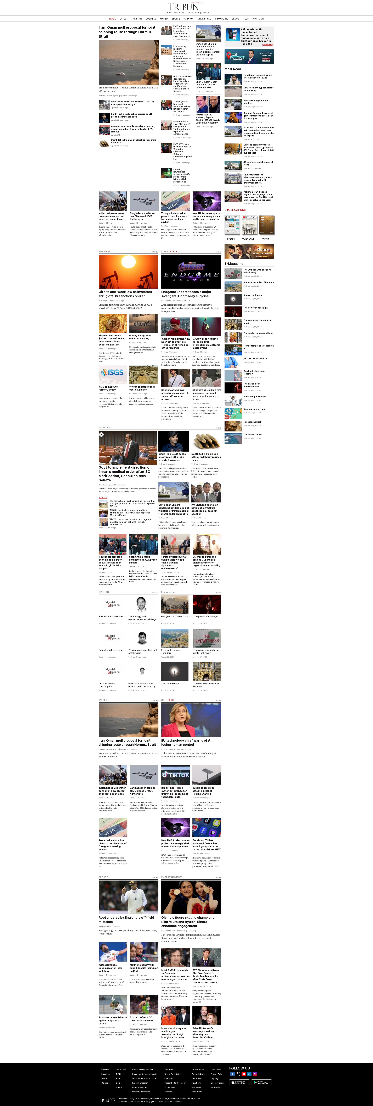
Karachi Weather (140, 1083)
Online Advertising (172, 1074)
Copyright (215, 1078)
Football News (198, 1074)
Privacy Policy (217, 1074)
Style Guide (216, 1069)
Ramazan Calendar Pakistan (145, 1074)
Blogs (235, 18)
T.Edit (118, 1074)
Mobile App (216, 1087)
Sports (176, 18)
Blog (118, 1083)
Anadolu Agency (112, 96)
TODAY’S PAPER (172, 13)
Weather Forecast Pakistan (144, 1078)
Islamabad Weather (141, 1091)
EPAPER (205, 13)
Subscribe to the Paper (175, 1083)
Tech (246, 18)
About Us (168, 1069)
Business (151, 18)
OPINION (104, 592)
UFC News (196, 1078)
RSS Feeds (169, 1078)
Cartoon (258, 18)
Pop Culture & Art (168, 301)
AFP (100, 926)
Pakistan (137, 18)
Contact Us (169, 1087)
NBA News (196, 1083)
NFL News (196, 1087)
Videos (119, 1087)
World (164, 18)
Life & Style (204, 18)
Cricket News (198, 1069)
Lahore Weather (139, 1087)
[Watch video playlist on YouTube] (249, 56)
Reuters (102, 96)
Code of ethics (217, 1083)
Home (112, 18)
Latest (124, 18)
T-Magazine (221, 18)
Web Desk (103, 485)
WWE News (197, 1091)
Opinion (188, 18)
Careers (168, 1091)
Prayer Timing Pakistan (142, 1069)
